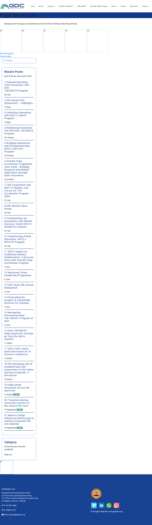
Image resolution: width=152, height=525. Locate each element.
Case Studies (5, 56)
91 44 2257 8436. (10, 505)
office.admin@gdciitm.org (14, 514)
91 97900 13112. (9, 510)
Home (33, 6)
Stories (113, 6)
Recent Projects (7, 53)
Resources (133, 6)
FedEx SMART (81, 6)
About (40, 6)
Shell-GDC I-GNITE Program (98, 6)
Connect (145, 6)
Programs (51, 6)
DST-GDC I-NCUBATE (65, 6)
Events (123, 6)
